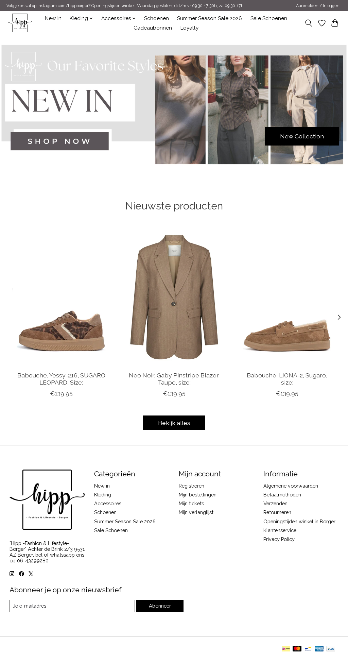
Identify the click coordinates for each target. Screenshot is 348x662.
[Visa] (330, 649)
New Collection (302, 136)
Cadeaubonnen (153, 28)
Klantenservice (279, 530)
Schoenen (156, 18)
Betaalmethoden (282, 494)
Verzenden (275, 503)
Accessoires (107, 503)
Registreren (191, 486)
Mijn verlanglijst (196, 512)
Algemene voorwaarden (290, 486)
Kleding (102, 494)
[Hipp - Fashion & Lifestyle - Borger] (20, 23)
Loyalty (189, 28)
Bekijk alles (174, 422)
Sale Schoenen (268, 18)
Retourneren (277, 512)
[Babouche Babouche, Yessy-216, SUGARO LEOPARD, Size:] (61, 297)
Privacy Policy (279, 539)
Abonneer (160, 606)
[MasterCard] (297, 649)
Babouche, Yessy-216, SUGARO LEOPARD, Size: (61, 379)
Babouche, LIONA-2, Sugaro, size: (287, 379)
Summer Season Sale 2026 (209, 18)
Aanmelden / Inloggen (318, 5)
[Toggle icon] (308, 23)
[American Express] (319, 649)
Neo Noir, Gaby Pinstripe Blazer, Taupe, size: (174, 379)
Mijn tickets (191, 503)
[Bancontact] (308, 649)
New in (53, 18)
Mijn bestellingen (197, 494)
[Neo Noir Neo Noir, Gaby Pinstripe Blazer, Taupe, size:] (174, 297)
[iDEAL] (286, 649)
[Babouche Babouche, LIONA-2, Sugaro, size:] (287, 297)
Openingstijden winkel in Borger (299, 521)
